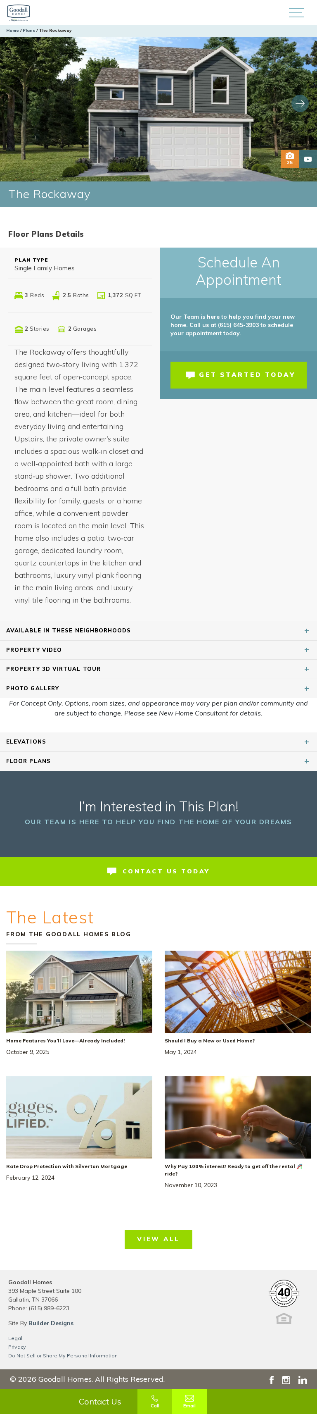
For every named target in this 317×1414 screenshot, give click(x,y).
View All (158, 1239)
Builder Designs (50, 1323)
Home (12, 30)
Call (155, 1405)
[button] (296, 12)
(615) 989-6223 (48, 1308)
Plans (29, 30)
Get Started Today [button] (247, 375)
